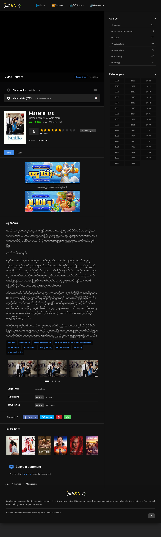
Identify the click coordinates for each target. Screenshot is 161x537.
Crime (117, 63)
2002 (117, 125)
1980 (148, 152)
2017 (117, 97)
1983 (148, 147)
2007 (132, 114)
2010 (132, 108)
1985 (132, 147)
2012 (148, 103)
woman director (15, 352)
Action (117, 25)
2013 (132, 103)
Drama (32, 140)
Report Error (81, 77)
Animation (119, 50)
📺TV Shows (76, 5)
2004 (132, 119)
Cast (19, 152)
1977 (117, 158)
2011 (117, 108)
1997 (148, 130)
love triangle (13, 347)
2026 (117, 81)
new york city (46, 347)
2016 (132, 97)
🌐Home (40, 5)
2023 (117, 86)
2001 (132, 125)
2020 (117, 92)
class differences (42, 343)
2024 (148, 81)
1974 (132, 158)
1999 (117, 130)
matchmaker (29, 347)
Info (9, 152)
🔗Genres (95, 5)
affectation (24, 343)
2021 (148, 86)
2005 (117, 119)
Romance (43, 140)
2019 (132, 92)
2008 (117, 114)
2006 (148, 114)
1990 (132, 141)
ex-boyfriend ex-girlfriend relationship (73, 343)
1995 (117, 136)
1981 (132, 152)
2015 (148, 97)
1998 (132, 130)
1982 (117, 152)
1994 (132, 136)
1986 (117, 147)
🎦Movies (57, 5)
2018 (148, 92)
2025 (132, 81)
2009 (148, 108)
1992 (117, 141)
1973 (148, 158)
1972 (117, 163)
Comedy (118, 56)
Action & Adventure (123, 31)
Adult (116, 37)
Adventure (119, 44)
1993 (148, 136)
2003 (148, 119)
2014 (117, 103)
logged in (26, 474)
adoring (11, 343)
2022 (132, 86)
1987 (148, 141)
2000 (148, 125)
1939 (132, 163)
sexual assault (62, 347)
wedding (78, 347)
